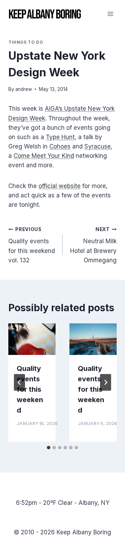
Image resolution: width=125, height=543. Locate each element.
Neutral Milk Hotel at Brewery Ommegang (93, 245)
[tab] (48, 447)
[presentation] (32, 339)
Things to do (25, 42)
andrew (23, 89)
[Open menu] (110, 13)
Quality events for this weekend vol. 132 (31, 245)
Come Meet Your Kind (44, 155)
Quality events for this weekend (30, 389)
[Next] (105, 382)
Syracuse (97, 146)
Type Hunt (60, 137)
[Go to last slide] (19, 382)
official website (60, 186)
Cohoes (59, 146)
